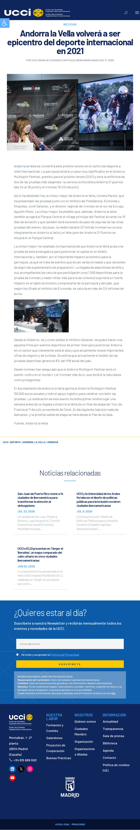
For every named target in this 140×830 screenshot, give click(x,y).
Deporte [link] (15, 442)
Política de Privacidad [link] (64, 654)
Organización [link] (84, 741)
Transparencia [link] (113, 729)
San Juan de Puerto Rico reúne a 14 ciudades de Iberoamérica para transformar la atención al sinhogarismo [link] (40, 499)
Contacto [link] (109, 757)
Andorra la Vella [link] (25, 166)
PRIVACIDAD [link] (78, 824)
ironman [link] (52, 442)
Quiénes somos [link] (85, 721)
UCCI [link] (5, 442)
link (113, 693)
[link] (4, 23)
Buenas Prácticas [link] (58, 758)
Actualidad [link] (110, 721)
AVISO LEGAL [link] (62, 824)
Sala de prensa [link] (113, 736)
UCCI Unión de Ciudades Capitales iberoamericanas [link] (65, 60)
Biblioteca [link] (110, 743)
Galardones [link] (54, 738)
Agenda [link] (108, 750)
